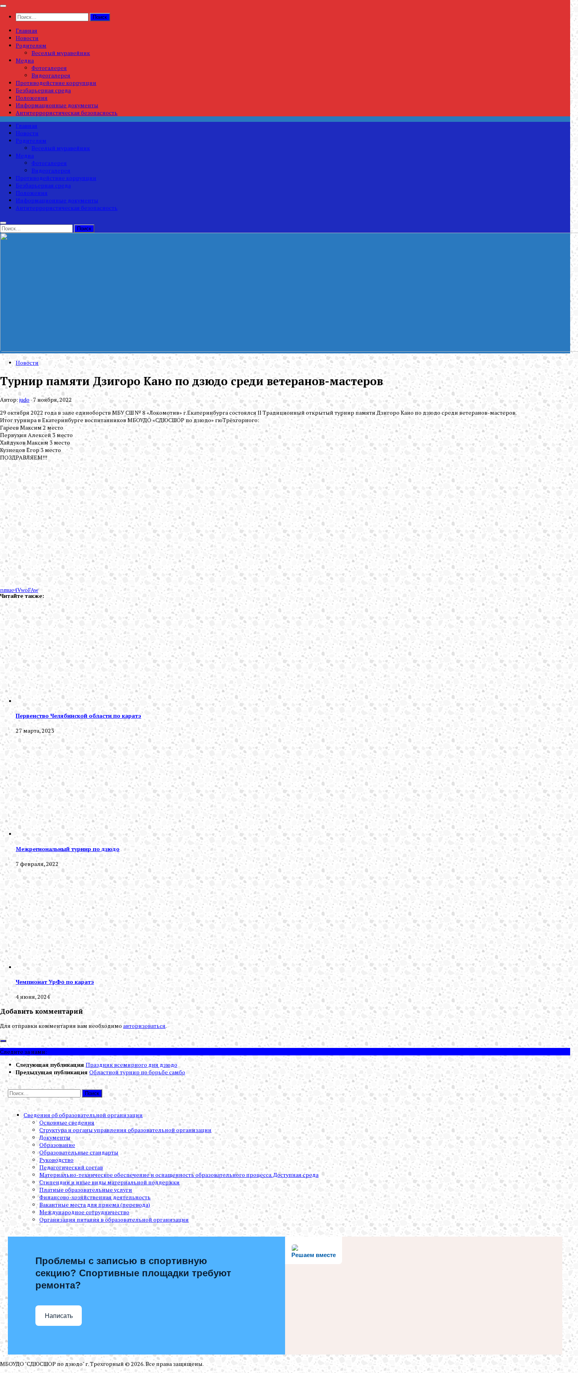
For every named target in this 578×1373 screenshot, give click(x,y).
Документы (54, 1137)
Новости (27, 38)
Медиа (25, 60)
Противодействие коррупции (56, 82)
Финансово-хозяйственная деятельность (95, 1197)
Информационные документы (57, 105)
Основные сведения (66, 1122)
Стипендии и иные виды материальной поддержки (109, 1182)
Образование (57, 1145)
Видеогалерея (50, 75)
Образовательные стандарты (78, 1152)
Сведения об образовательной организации (83, 1115)
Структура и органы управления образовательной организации (125, 1130)
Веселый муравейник (60, 53)
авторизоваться (144, 1025)
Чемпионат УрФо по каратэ (55, 981)
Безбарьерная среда (43, 90)
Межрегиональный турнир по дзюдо (68, 849)
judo (24, 399)
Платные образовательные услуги (85, 1189)
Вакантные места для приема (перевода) (94, 1204)
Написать (59, 1315)
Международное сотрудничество (84, 1212)
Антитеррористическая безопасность (67, 112)
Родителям (31, 45)
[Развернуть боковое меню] (3, 1041)
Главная (26, 30)
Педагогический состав (71, 1167)
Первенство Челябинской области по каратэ (78, 715)
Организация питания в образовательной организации (114, 1219)
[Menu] (3, 6)
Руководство (56, 1159)
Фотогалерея (49, 68)
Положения (32, 97)
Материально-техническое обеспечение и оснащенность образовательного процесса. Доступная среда (178, 1174)
